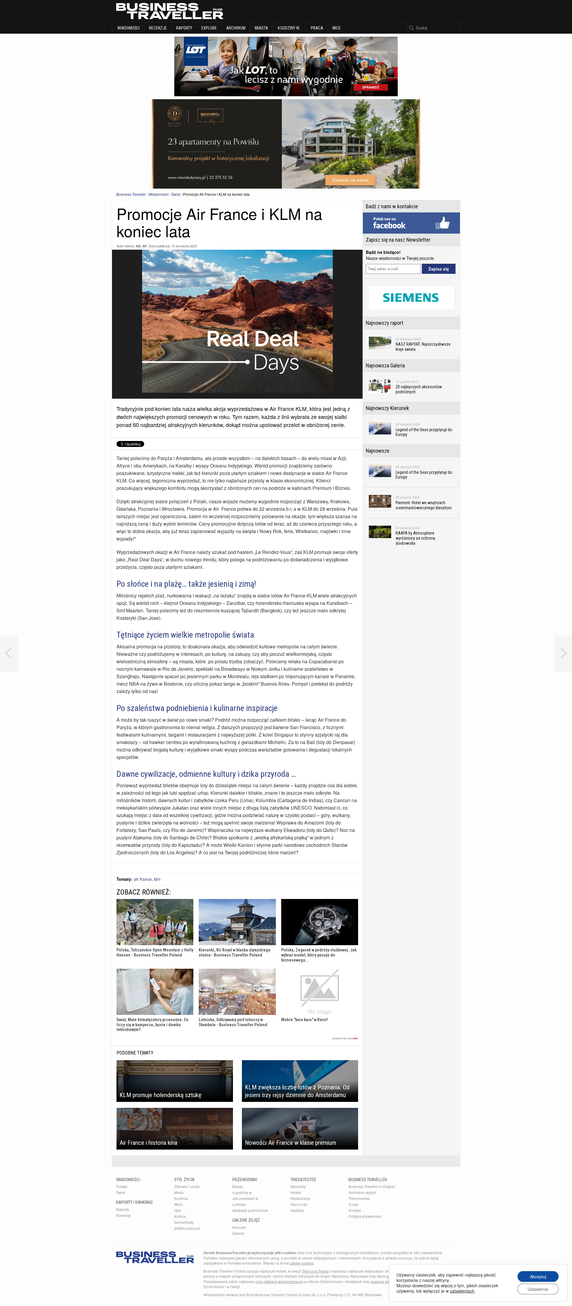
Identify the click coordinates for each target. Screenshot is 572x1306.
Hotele (295, 1192)
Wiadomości (128, 28)
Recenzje (158, 28)
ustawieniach (462, 1290)
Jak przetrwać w (245, 1198)
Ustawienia (538, 1289)
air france (143, 879)
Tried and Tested (315, 1271)
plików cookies (302, 1262)
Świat (175, 194)
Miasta (261, 28)
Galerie (238, 1233)
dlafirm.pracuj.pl (187, 1228)
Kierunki (239, 1227)
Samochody (184, 1222)
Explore (209, 28)
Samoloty (298, 1186)
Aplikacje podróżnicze (250, 1210)
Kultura (180, 1216)
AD (138, 246)
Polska (121, 1186)
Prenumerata (359, 1198)
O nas (353, 1204)
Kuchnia (181, 1198)
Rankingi (123, 1215)
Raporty (184, 28)
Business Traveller (131, 194)
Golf (177, 1210)
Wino (178, 1204)
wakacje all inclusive (387, 1281)
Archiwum (235, 28)
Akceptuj (538, 1276)
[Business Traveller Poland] (169, 11)
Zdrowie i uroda (187, 1186)
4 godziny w (242, 1192)
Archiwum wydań (362, 1192)
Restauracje (300, 1198)
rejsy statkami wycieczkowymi (279, 1281)
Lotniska (239, 1204)
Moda (179, 1192)
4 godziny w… (289, 28)
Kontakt (355, 1210)
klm (157, 879)
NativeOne (237, 1038)
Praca (317, 28)
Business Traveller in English (372, 1186)
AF (144, 246)
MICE (336, 28)
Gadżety (297, 1210)
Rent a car (298, 1204)
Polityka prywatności (365, 1216)
